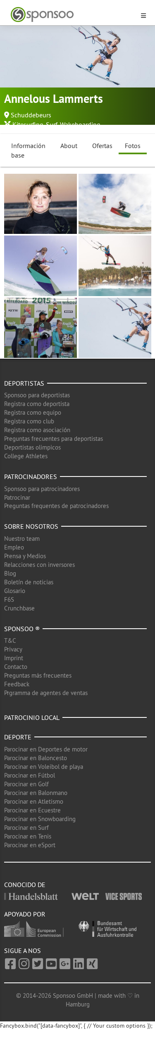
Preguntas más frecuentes (38, 675)
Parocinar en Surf (26, 827)
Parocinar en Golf (26, 784)
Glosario (14, 591)
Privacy (13, 649)
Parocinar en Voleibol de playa (43, 767)
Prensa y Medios (25, 556)
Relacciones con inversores (39, 565)
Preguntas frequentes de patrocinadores (56, 506)
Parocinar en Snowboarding (40, 819)
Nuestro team (22, 538)
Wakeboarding (80, 124)
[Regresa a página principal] (72, 14)
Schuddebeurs (31, 115)
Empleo (14, 547)
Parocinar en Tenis (27, 836)
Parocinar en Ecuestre (32, 810)
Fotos (133, 145)
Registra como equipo (32, 412)
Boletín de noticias (28, 582)
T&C (10, 640)
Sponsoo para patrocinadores (42, 489)
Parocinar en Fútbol (29, 775)
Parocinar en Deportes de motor (46, 749)
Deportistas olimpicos (32, 447)
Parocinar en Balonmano (35, 793)
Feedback (16, 684)
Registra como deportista (36, 404)
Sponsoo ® (22, 629)
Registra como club (29, 421)
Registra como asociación (37, 430)
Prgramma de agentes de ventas (46, 693)
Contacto (15, 667)
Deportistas (24, 383)
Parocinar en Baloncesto (35, 758)
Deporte (17, 737)
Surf (51, 124)
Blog (10, 573)
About (68, 145)
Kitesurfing (27, 124)
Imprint (13, 658)
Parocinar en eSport (29, 845)
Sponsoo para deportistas (37, 395)
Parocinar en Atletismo (33, 801)
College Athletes (26, 456)
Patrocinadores (30, 476)
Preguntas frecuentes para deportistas (53, 438)
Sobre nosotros (31, 526)
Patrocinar (17, 497)
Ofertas (102, 145)
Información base (28, 150)
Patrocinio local (32, 717)
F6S (9, 599)
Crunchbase (19, 608)
